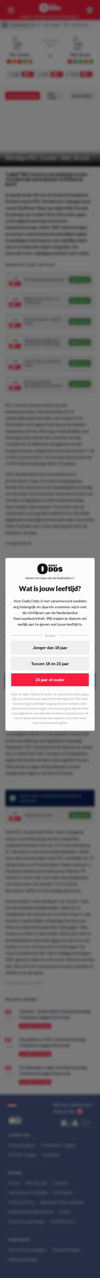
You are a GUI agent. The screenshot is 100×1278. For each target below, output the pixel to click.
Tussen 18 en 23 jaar (50, 663)
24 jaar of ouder (50, 679)
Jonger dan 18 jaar (50, 647)
